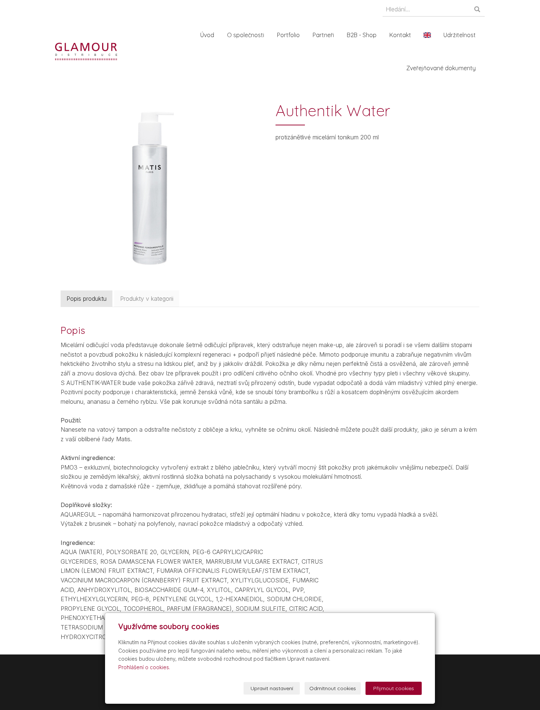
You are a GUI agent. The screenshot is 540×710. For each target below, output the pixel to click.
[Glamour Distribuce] (86, 50)
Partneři (323, 35)
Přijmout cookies (393, 688)
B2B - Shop (362, 35)
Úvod (207, 35)
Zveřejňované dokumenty (441, 68)
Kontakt (400, 35)
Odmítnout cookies (332, 688)
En (427, 35)
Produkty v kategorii (146, 298)
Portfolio (288, 35)
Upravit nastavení (272, 688)
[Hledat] (477, 9)
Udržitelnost (459, 35)
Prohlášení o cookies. (144, 667)
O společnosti (245, 35)
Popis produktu (86, 298)
